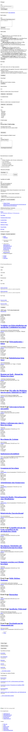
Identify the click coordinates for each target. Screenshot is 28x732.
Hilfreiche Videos (4, 224)
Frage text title (4, 300)
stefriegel (3, 331)
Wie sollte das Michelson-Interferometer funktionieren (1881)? (14, 391)
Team (4, 725)
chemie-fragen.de (7, 205)
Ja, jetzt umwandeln (11, 199)
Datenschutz (6, 729)
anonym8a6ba (4, 472)
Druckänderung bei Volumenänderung (12, 624)
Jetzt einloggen (4, 9)
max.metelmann (4, 656)
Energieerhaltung (4, 688)
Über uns (5, 724)
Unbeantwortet (3, 311)
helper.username (4, 287)
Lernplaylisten (4, 220)
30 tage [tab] (4, 255)
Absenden (3, 27)
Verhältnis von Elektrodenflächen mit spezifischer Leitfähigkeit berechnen (14, 326)
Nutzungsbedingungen (8, 730)
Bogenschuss (13, 594)
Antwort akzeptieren (5, 166)
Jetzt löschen (9, 94)
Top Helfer (3, 215)
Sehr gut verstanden (6, 162)
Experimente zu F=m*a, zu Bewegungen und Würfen (12, 681)
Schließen (3, 75)
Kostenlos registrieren (10, 234)
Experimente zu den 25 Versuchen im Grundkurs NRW (12, 685)
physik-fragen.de (22, 204)
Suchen (15, 174)
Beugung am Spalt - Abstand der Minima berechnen (12, 375)
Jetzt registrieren (11, 12)
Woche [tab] (4, 257)
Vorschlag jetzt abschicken (6, 147)
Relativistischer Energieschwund (12, 513)
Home (10, 212)
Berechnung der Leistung (9, 439)
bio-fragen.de (14, 205)
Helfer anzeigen (4, 186)
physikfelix (3, 653)
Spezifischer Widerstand (17, 609)
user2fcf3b (3, 667)
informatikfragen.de (14, 204)
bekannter (3, 660)
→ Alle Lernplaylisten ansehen (7, 695)
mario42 (2, 663)
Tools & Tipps (4, 222)
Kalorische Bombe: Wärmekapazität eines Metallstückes (13, 498)
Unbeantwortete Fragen (6, 217)
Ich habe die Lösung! (6, 164)
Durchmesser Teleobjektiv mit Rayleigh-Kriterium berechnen (11, 547)
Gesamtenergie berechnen (10, 468)
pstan (2, 457)
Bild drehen (3, 132)
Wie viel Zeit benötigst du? (6, 183)
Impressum (5, 727)
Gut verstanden (5, 161)
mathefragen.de (6, 204)
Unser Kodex (3, 227)
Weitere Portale (6, 203)
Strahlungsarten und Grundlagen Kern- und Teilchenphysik (13, 692)
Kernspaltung (3, 677)
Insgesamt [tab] (5, 258)
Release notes (6, 726)
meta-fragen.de (6, 252)
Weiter (4, 633)
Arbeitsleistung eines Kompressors (13, 482)
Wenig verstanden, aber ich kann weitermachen (12, 160)
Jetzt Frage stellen (5, 315)
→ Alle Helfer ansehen (5, 670)
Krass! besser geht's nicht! (7, 165)
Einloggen (3, 234)
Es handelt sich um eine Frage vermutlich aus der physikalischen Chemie (13, 529)
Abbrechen (3, 94)
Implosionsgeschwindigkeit (10, 454)
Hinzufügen (3, 172)
